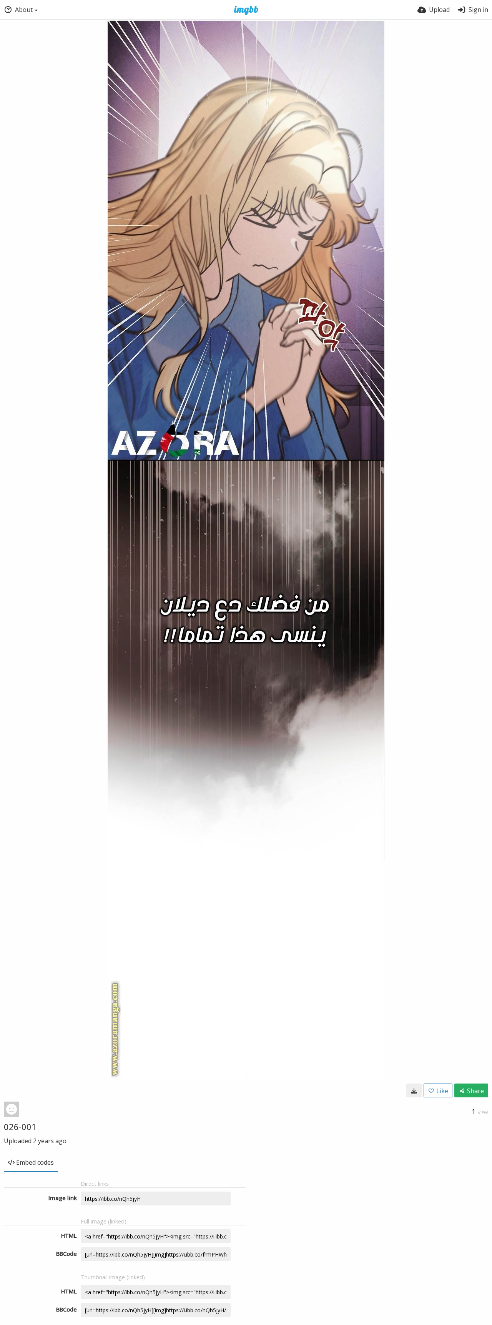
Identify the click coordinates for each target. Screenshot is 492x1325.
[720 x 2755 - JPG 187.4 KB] (414, 1090)
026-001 (20, 1126)
